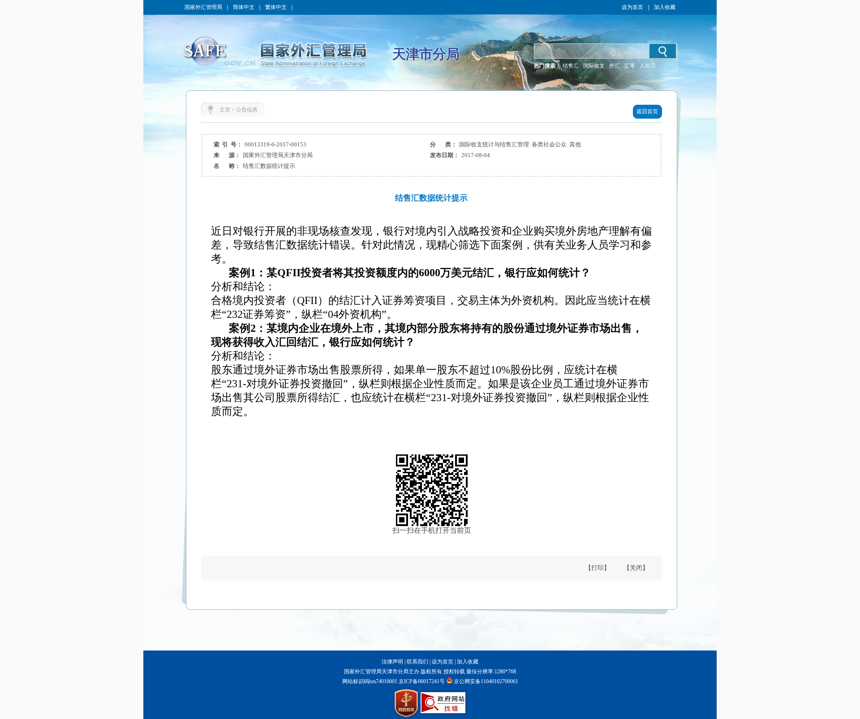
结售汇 (571, 66)
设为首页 (632, 7)
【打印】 (597, 568)
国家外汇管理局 (203, 7)
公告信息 (247, 110)
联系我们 (417, 662)
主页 (224, 110)
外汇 (614, 66)
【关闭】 (636, 568)
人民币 (648, 66)
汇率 (629, 66)
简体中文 (243, 7)
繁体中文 (276, 7)
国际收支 (594, 66)
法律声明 (392, 662)
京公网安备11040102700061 (486, 681)
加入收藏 (664, 7)
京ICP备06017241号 (421, 681)
